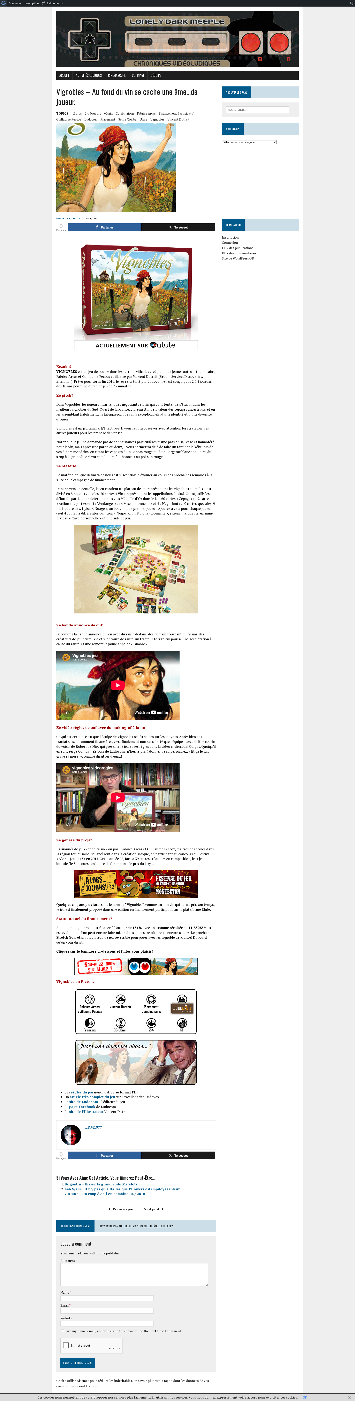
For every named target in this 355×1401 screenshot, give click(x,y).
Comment (67, 1260)
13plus (77, 113)
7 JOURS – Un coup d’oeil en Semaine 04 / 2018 (105, 1193)
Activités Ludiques (89, 75)
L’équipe (156, 75)
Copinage (138, 75)
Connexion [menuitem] (15, 3)
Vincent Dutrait (178, 119)
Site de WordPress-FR (238, 258)
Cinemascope (117, 75)
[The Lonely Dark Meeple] (177, 39)
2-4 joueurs (93, 113)
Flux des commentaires (239, 253)
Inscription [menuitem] (32, 3)
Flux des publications (237, 248)
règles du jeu (82, 1092)
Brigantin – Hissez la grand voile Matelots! (101, 1184)
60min (108, 113)
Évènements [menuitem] (55, 3)
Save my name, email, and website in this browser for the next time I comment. (123, 1331)
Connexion (230, 242)
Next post (151, 1209)
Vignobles (157, 119)
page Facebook (82, 1106)
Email (64, 1305)
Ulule (143, 119)
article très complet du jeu (92, 1096)
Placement (107, 119)
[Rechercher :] (257, 109)
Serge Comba (127, 119)
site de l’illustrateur (86, 1111)
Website (66, 1318)
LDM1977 (77, 218)
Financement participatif (176, 113)
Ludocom (90, 119)
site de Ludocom (83, 1101)
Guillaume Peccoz (68, 119)
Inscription (230, 237)
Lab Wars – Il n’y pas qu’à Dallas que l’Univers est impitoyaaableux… (124, 1189)
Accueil (64, 75)
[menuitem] (3, 3)
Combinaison (125, 113)
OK (305, 1397)
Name (65, 1292)
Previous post (124, 1209)
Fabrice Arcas (146, 113)
